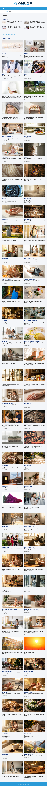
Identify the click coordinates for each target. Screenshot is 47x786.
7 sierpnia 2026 (5, 119)
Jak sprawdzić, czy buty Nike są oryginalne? (12, 507)
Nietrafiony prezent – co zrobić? (31, 610)
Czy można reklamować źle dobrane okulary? (12, 404)
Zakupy (25, 74)
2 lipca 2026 (27, 779)
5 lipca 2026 (27, 717)
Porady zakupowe (5, 650)
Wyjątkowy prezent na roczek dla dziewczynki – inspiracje (9, 611)
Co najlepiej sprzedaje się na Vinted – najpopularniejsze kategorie (32, 281)
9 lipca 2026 (27, 634)
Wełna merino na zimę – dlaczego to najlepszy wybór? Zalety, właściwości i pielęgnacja (10, 118)
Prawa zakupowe (34, 320)
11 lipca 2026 (27, 591)
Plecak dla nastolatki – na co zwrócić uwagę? (34, 240)
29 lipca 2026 (5, 161)
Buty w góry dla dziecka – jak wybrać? (33, 755)
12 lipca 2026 (27, 572)
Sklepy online (8, 341)
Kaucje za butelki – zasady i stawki (32, 590)
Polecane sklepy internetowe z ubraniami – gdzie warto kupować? (12, 343)
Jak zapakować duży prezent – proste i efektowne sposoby (33, 736)
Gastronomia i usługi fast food (35, 341)
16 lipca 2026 (5, 489)
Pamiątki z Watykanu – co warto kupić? (11, 693)
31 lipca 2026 (27, 119)
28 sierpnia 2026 (5, 57)
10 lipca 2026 (27, 612)
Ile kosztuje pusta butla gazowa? (9, 240)
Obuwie (25, 95)
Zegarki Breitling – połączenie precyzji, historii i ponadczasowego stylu (11, 201)
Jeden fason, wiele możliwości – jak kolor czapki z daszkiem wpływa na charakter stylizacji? (11, 97)
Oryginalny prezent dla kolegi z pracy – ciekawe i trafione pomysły (33, 260)
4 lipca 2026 (27, 737)
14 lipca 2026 (5, 529)
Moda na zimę (4, 115)
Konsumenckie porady (5, 424)
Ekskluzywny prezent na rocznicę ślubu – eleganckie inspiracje (33, 302)
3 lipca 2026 (27, 757)
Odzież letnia (31, 650)
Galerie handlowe (27, 279)
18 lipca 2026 (27, 428)
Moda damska (4, 547)
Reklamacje (11, 403)
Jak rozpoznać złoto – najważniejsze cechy (11, 220)
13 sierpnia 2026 (5, 99)
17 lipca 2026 (27, 448)
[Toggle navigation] (3, 8)
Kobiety (25, 258)
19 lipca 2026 (27, 407)
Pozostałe (4, 53)
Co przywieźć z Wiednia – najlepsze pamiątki (34, 384)
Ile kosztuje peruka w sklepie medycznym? (34, 487)
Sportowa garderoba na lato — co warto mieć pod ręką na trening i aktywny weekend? (12, 549)
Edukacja (26, 115)
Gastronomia (26, 341)
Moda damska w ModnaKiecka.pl (8, 34)
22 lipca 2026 (27, 324)
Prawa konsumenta (9, 136)
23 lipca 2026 (27, 304)
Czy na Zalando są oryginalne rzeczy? (10, 776)
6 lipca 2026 (27, 696)
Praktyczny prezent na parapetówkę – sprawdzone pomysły (10, 591)
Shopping (33, 279)
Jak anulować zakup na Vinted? (9, 363)
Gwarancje (4, 136)
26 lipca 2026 (5, 241)
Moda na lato (26, 650)
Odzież (8, 547)
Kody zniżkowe (27, 424)
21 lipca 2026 (5, 365)
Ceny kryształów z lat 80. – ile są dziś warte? (12, 322)
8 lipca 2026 (5, 654)
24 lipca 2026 (5, 283)
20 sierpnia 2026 (5, 78)
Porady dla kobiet (31, 258)
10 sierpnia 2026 (28, 99)
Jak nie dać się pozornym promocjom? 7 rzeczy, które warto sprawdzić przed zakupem (37, 27)
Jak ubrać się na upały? (29, 652)
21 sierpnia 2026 (28, 57)
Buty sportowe (27, 754)
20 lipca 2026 (27, 385)
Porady (3, 74)
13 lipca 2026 (5, 551)
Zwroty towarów (12, 362)
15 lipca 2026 (5, 508)
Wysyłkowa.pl (26, 784)
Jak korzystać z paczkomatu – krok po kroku (12, 528)
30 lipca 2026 (27, 140)
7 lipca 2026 (27, 675)
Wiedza (6, 219)
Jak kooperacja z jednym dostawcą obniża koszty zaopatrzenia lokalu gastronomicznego (33, 344)
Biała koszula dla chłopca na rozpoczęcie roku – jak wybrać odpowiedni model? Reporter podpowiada (14, 28)
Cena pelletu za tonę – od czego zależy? (10, 487)
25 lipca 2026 (5, 262)
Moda (3, 95)
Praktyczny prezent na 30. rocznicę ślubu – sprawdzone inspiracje (11, 281)
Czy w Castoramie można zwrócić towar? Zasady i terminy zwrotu (33, 632)
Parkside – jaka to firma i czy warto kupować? (34, 220)
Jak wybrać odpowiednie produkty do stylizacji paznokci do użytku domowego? (37, 22)
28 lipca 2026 (27, 181)
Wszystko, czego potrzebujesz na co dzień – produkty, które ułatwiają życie (34, 447)
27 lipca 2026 (5, 222)
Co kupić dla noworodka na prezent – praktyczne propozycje (32, 528)
